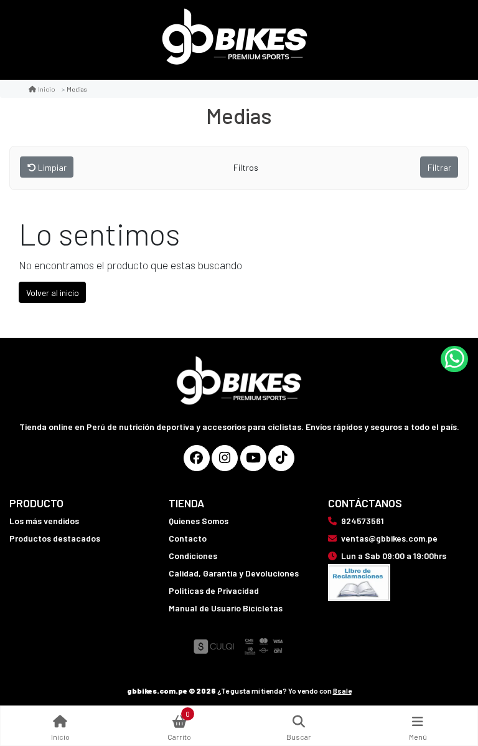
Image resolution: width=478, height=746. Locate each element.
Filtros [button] (246, 167)
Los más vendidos (44, 520)
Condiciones (193, 555)
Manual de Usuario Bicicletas (226, 608)
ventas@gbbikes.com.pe (389, 538)
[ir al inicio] (239, 365)
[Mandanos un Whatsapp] (454, 359)
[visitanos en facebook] (197, 458)
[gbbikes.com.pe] (234, 40)
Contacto (188, 538)
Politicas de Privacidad (214, 590)
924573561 (362, 520)
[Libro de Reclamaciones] (359, 581)
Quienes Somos (198, 520)
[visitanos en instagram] (225, 458)
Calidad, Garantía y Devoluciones (234, 573)
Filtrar (439, 167)
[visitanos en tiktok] (281, 458)
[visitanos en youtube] (253, 458)
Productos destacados (54, 538)
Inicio (46, 89)
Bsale (342, 690)
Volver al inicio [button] (52, 292)
